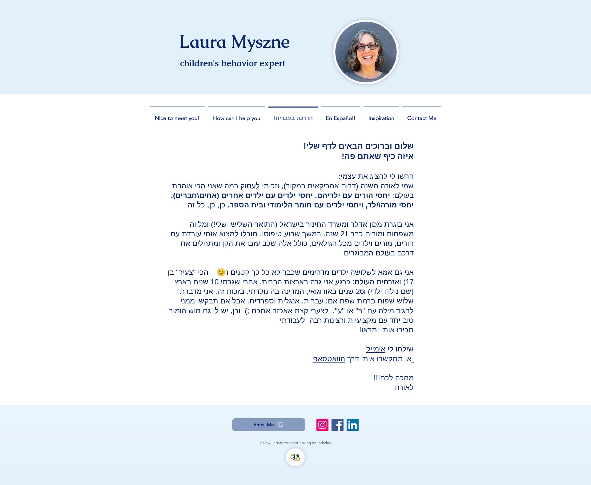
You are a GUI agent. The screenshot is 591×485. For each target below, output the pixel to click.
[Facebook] (338, 425)
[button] (236, 115)
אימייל (375, 349)
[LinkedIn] (353, 425)
